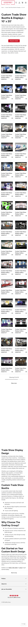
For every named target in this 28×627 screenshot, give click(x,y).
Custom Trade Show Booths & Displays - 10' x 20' (15, 7)
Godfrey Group (7, 602)
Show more (14, 383)
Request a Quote (14, 40)
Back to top (14, 572)
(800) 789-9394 (13, 567)
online (20, 567)
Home (2, 7)
